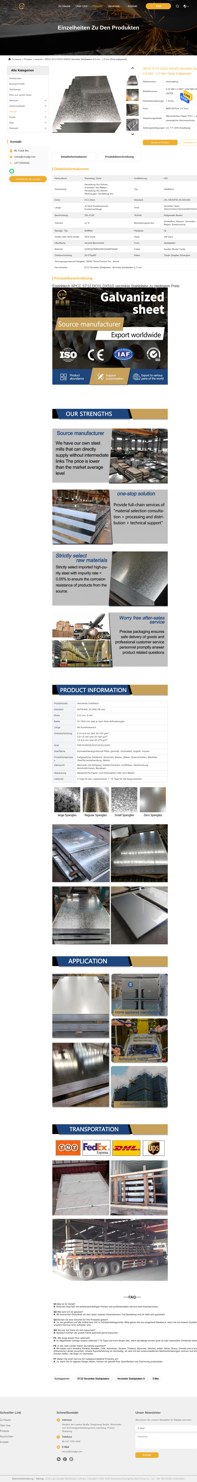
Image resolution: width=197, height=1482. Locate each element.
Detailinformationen (74, 156)
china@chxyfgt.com (25, 157)
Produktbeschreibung (119, 156)
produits (97, 6)
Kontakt (4, 1442)
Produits (28, 59)
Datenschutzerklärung (22, 1478)
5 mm (156, 1378)
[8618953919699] (71, 1460)
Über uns (81, 6)
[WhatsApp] (11, 171)
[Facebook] (65, 1460)
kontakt (132, 6)
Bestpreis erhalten (160, 142)
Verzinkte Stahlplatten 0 (131, 1378)
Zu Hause (64, 6)
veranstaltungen (115, 6)
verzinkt (38, 59)
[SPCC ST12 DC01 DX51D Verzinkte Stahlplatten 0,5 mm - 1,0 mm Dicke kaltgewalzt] (88, 102)
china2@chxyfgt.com (72, 1451)
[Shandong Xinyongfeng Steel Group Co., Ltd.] (22, 6)
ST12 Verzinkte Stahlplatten (93, 1378)
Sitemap (40, 1478)
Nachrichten (6, 1436)
